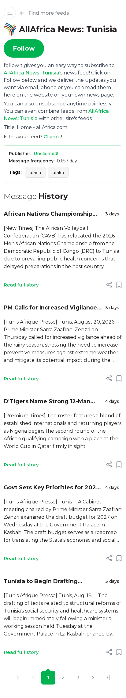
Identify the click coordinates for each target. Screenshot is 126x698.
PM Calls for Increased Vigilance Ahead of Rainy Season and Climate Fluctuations (50, 308)
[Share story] (109, 284)
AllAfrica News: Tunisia (31, 73)
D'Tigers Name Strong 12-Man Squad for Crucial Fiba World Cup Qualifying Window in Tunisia (52, 402)
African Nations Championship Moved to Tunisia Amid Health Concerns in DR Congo (48, 214)
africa (35, 172)
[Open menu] (10, 13)
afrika (58, 172)
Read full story (21, 285)
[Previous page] (33, 678)
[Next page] (93, 678)
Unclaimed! (46, 153)
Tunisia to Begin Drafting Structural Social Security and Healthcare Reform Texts (47, 582)
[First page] (18, 678)
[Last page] (108, 678)
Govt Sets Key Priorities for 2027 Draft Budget (52, 488)
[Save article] (119, 284)
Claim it (52, 136)
